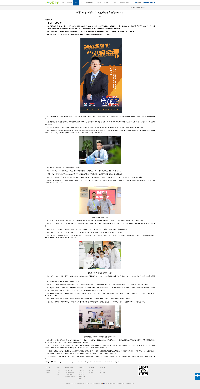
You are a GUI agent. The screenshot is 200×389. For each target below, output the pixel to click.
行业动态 (58, 374)
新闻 (76, 2)
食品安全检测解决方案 (69, 372)
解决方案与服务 (90, 2)
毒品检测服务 (81, 372)
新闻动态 (138, 7)
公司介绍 (48, 370)
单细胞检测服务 (82, 376)
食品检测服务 (81, 374)
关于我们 (69, 2)
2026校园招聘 (102, 372)
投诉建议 (91, 372)
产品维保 (91, 370)
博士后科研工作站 (124, 2)
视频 (100, 16)
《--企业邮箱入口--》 (129, 383)
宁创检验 (48, 372)
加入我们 (114, 2)
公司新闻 (58, 370)
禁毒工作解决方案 (68, 370)
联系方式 (101, 374)
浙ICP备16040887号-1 (121, 383)
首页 (63, 2)
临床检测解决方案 (68, 374)
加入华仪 (101, 370)
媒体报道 (143, 7)
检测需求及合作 (82, 378)
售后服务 (106, 2)
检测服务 (99, 2)
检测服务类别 (81, 370)
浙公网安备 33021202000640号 (110, 383)
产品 (81, 2)
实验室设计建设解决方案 (70, 376)
